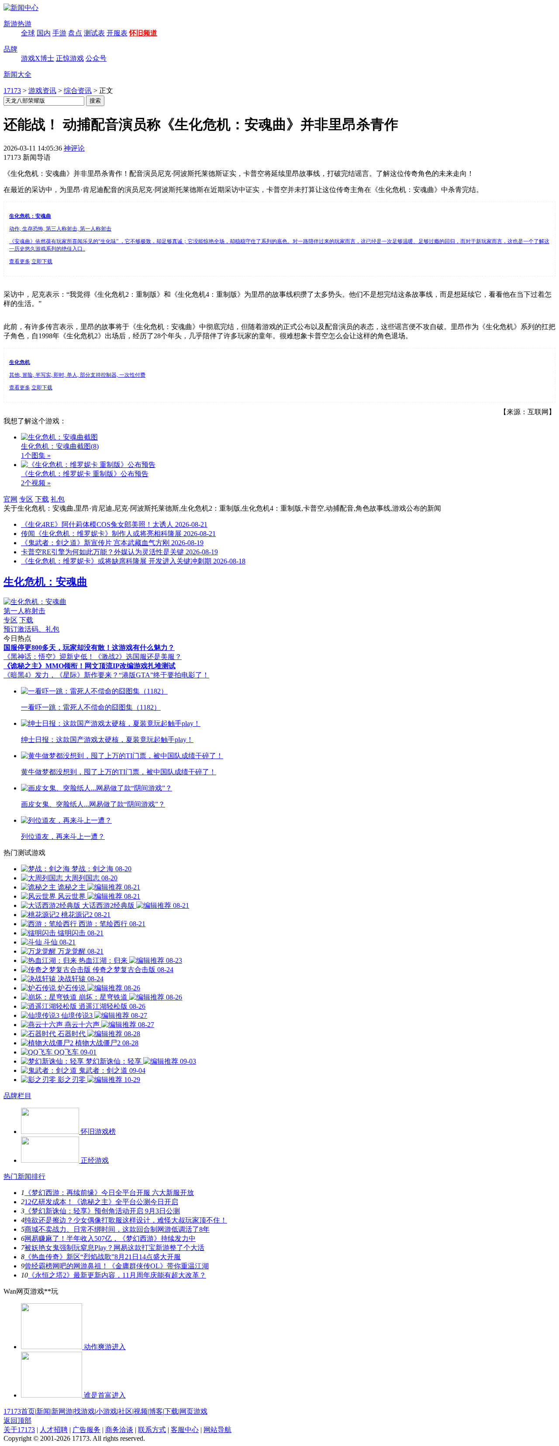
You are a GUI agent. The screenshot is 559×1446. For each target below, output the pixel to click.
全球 (28, 33)
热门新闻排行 (24, 1176)
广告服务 (86, 1429)
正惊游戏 (70, 58)
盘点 (75, 33)
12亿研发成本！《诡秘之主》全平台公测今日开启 (101, 1202)
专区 (26, 499)
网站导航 (217, 1429)
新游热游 (17, 23)
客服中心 (185, 1429)
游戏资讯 (42, 90)
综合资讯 (78, 90)
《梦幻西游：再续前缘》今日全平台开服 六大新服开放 (109, 1192)
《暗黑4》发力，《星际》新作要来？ (61, 675)
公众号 (96, 58)
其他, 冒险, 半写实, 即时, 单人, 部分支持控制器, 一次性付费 (77, 375)
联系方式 (152, 1429)
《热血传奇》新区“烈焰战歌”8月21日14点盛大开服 (102, 1257)
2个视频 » (36, 483)
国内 (44, 33)
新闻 (43, 1411)
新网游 (62, 1411)
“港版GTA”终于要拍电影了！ (164, 675)
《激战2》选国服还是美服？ (138, 656)
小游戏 (106, 1411)
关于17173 (19, 1429)
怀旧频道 (143, 33)
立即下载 (41, 261)
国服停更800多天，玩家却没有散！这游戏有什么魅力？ (89, 647)
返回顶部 (17, 1420)
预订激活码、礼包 (31, 629)
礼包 (58, 499)
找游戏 (84, 1411)
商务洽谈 (119, 1429)
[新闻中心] (20, 7)
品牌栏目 (17, 1095)
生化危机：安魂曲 (45, 581)
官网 (10, 499)
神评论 (74, 148)
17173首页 (19, 1411)
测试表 (94, 33)
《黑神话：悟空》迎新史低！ (48, 656)
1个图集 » (36, 455)
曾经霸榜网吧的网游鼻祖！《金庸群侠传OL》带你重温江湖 (116, 1266)
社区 (125, 1411)
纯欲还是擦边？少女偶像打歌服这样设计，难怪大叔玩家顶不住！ (125, 1220)
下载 (42, 499)
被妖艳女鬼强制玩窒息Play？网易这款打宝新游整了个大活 (114, 1247)
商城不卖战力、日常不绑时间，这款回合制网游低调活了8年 (117, 1229)
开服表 (117, 33)
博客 (156, 1411)
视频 (141, 1411)
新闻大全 (17, 74)
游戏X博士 (37, 58)
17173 (12, 90)
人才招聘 (54, 1429)
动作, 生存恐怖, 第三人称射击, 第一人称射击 (60, 229)
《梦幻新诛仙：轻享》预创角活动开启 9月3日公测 (102, 1211)
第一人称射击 (24, 611)
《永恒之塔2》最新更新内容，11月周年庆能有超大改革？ (117, 1275)
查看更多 (19, 261)
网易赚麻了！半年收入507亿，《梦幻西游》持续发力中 (110, 1238)
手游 (59, 33)
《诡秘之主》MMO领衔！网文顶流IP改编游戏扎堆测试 (89, 666)
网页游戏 (193, 1411)
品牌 (10, 49)
